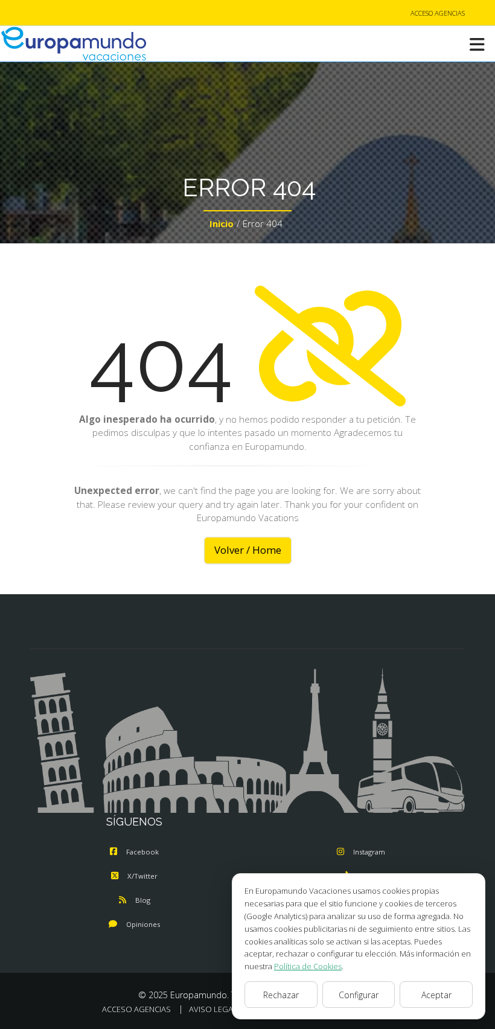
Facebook (142, 851)
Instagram (369, 851)
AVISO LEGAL (213, 1009)
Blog (142, 900)
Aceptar (436, 995)
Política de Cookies (308, 966)
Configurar (358, 995)
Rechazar (281, 995)
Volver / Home (247, 550)
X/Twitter (142, 875)
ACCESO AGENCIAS (437, 13)
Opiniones (143, 924)
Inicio (221, 223)
